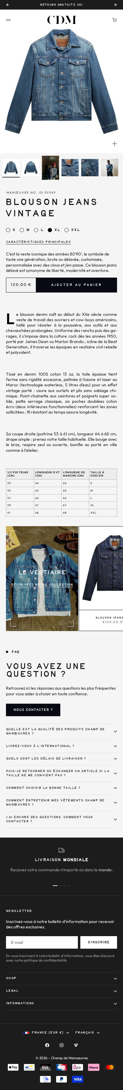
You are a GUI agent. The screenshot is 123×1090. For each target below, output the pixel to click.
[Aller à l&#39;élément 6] (109, 167)
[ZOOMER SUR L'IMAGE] (115, 144)
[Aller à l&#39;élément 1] (11, 167)
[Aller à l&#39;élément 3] (50, 168)
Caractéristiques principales (38, 242)
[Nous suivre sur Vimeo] (75, 1045)
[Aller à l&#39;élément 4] (70, 167)
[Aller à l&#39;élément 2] (30, 167)
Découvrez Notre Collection (42, 585)
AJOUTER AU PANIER (76, 285)
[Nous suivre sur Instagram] (61, 1045)
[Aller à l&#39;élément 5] (90, 167)
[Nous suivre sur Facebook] (47, 1045)
